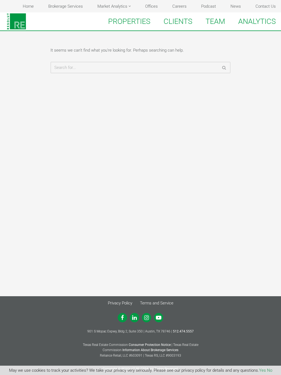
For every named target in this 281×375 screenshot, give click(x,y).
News (236, 6)
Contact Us (265, 6)
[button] (130, 6)
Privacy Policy (120, 303)
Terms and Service (156, 303)
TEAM (215, 21)
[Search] (224, 67)
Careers (179, 6)
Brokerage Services (65, 6)
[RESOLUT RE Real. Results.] (16, 21)
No (269, 370)
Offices (151, 6)
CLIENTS (178, 21)
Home (28, 6)
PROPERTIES (129, 21)
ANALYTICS (257, 21)
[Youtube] (158, 317)
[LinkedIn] (134, 317)
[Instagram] (146, 317)
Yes (262, 370)
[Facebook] (122, 317)
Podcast (208, 6)
